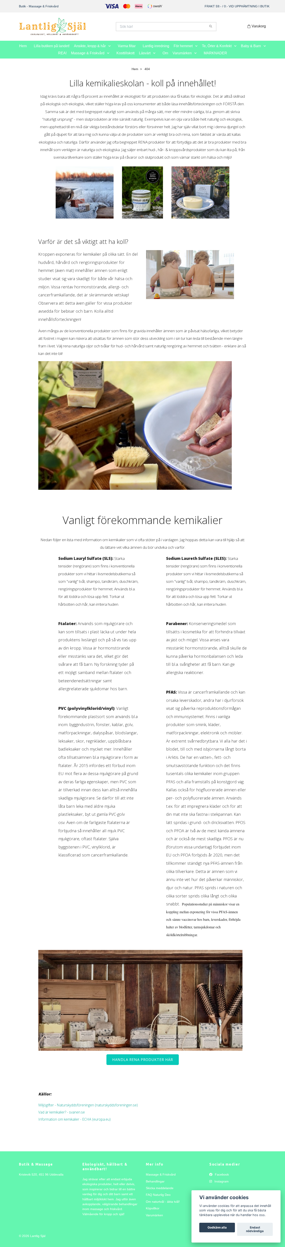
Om (165, 58)
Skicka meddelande (159, 1192)
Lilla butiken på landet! (51, 51)
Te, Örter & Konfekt (217, 51)
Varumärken (182, 58)
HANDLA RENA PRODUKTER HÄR (142, 1064)
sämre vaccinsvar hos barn (190, 924)
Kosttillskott (125, 58)
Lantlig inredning (156, 51)
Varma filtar (127, 51)
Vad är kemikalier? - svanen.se (61, 1117)
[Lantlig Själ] (80, 29)
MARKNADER (215, 58)
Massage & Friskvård (87, 58)
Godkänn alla (217, 1227)
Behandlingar (155, 1186)
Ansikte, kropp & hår (90, 51)
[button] (110, 51)
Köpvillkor (152, 1213)
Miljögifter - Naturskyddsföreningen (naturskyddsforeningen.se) (88, 1109)
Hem (23, 51)
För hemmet (183, 51)
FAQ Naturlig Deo (158, 1199)
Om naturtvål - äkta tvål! (163, 1206)
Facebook (221, 1179)
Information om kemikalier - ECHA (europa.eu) (74, 1124)
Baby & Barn (251, 51)
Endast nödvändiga (255, 1229)
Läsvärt (145, 58)
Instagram (221, 1186)
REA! (62, 58)
